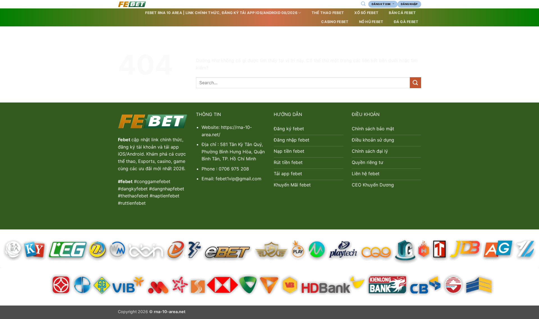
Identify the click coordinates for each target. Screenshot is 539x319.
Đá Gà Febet (406, 22)
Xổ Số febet (366, 13)
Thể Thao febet (328, 13)
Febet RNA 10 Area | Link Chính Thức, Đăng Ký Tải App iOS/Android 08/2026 (221, 13)
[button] (363, 3)
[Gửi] (415, 82)
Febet (124, 139)
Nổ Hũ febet (371, 22)
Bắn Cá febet (402, 13)
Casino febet (334, 22)
